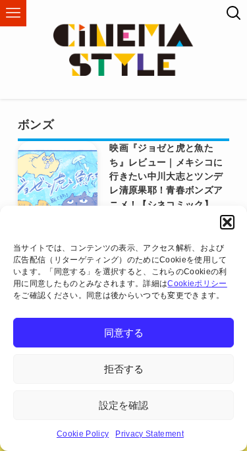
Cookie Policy (83, 433)
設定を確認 (123, 405)
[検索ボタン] (234, 13)
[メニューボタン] (13, 13)
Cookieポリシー (197, 283)
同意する (124, 332)
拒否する (124, 369)
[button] (227, 222)
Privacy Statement (149, 433)
